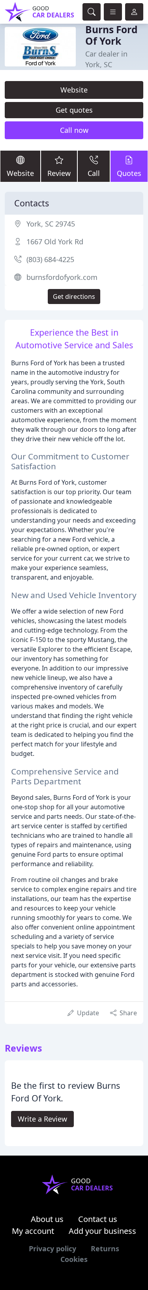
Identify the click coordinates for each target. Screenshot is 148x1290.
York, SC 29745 (50, 224)
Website (74, 89)
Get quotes (74, 110)
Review (59, 173)
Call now (74, 130)
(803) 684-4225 (50, 259)
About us (47, 1219)
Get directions (74, 296)
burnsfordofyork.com (61, 277)
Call (94, 173)
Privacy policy (52, 1248)
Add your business (102, 1231)
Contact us (97, 1219)
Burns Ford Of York (111, 35)
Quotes (129, 173)
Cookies (74, 1259)
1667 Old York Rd (54, 241)
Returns (105, 1248)
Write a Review (42, 1119)
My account (33, 1231)
